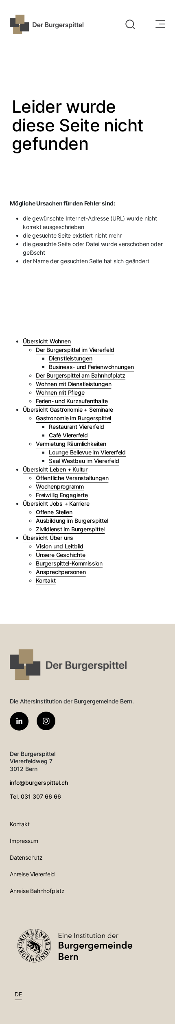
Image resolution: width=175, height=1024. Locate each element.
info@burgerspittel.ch (39, 782)
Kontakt (20, 824)
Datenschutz (26, 857)
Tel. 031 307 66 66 (35, 796)
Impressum (24, 840)
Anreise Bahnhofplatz (37, 890)
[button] (130, 24)
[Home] (46, 24)
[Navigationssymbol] (159, 24)
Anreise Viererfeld (32, 874)
